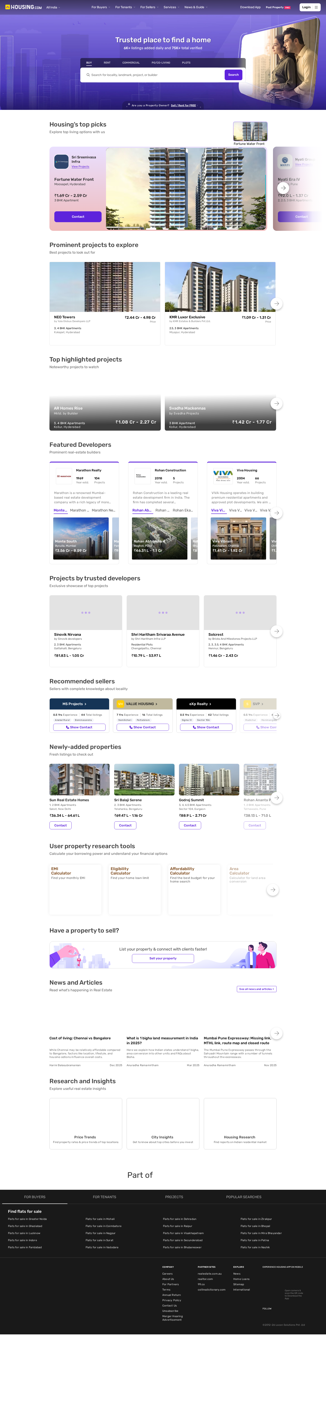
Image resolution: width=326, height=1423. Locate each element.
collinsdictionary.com (212, 1289)
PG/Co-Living (161, 62)
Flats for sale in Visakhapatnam (183, 1233)
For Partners (170, 1284)
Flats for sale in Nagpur (101, 1233)
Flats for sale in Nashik (255, 1247)
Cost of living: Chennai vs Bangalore (80, 1038)
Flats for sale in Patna (255, 1240)
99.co (201, 1284)
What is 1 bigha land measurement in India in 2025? (162, 1040)
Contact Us (169, 1305)
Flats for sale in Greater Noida (27, 1219)
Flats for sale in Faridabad (25, 1247)
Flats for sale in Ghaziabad (25, 1226)
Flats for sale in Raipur (177, 1226)
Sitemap (238, 1284)
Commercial (131, 62)
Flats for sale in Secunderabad (182, 1240)
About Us (168, 1279)
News (236, 1273)
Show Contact (81, 727)
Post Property (278, 7)
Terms (166, 1289)
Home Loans (241, 1279)
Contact (78, 217)
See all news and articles (256, 989)
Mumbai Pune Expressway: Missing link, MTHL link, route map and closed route (237, 1040)
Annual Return (171, 1295)
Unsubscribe (170, 1310)
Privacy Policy (171, 1300)
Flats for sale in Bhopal (255, 1226)
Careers (167, 1273)
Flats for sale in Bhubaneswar (182, 1247)
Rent (107, 62)
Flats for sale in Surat (100, 1240)
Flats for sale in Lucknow (24, 1233)
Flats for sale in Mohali (100, 1219)
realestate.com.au (210, 1273)
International (241, 1289)
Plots (186, 62)
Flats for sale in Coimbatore (104, 1226)
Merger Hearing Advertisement (172, 1318)
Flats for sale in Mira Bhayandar (261, 1233)
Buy (89, 62)
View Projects (80, 166)
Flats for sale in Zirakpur (256, 1219)
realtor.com (205, 1279)
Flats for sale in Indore (22, 1240)
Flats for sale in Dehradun (179, 1219)
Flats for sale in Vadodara (102, 1247)
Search (233, 75)
